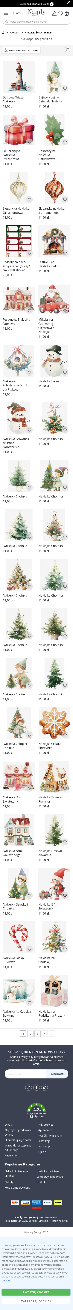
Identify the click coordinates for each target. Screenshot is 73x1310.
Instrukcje (44, 1141)
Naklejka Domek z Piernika (50, 799)
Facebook (36, 1087)
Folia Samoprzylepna (17, 1187)
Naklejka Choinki (14, 694)
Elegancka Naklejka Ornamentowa (16, 211)
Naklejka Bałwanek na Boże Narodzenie (16, 443)
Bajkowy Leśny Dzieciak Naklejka (50, 99)
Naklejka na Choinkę (46, 960)
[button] (29, 88)
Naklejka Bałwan (49, 381)
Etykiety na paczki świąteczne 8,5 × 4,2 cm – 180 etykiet (16, 266)
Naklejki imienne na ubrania (16, 1173)
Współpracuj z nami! (50, 1135)
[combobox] (36, 22)
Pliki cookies (45, 1124)
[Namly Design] (36, 13)
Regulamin (11, 1155)
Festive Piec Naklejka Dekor (49, 264)
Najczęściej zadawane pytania (18, 1132)
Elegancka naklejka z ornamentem (51, 211)
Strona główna (3, 32)
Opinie (42, 1152)
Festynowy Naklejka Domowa (16, 322)
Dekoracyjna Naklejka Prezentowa (11, 155)
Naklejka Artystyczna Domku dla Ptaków (16, 385)
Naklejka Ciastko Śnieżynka (49, 746)
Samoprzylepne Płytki (49, 1176)
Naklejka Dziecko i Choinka (15, 907)
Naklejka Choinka (50, 439)
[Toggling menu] (7, 13)
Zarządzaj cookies (36, 1301)
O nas (8, 1124)
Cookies (6, 1280)
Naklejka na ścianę (47, 1171)
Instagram (28, 1087)
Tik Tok (44, 1090)
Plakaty (9, 1182)
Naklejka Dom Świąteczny (12, 799)
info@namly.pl (60, 1220)
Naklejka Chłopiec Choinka (15, 746)
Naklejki (14, 32)
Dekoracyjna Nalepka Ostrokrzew (47, 155)
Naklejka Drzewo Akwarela (50, 853)
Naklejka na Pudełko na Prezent (51, 1014)
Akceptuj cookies (36, 1292)
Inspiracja (44, 1146)
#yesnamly (45, 1130)
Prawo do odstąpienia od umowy (18, 1148)
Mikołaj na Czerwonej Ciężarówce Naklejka (46, 326)
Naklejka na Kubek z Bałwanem (17, 1014)
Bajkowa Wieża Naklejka (13, 99)
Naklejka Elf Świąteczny (46, 907)
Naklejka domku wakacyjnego (14, 853)
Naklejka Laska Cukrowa (13, 960)
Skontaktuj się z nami (18, 1140)
